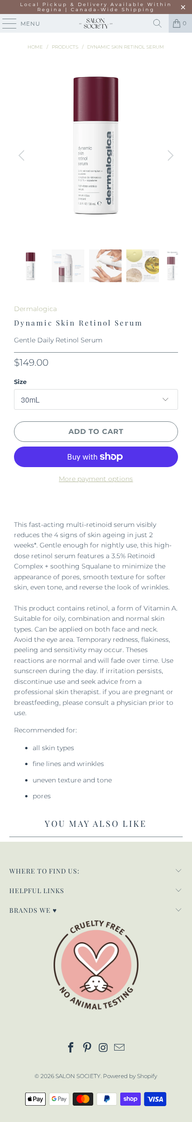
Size (20, 381)
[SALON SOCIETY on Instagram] (103, 1048)
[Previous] (23, 155)
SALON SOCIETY (78, 1075)
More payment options (96, 479)
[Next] (169, 155)
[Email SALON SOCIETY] (120, 1048)
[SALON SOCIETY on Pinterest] (88, 1048)
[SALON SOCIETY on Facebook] (71, 1048)
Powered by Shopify (130, 1075)
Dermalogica (35, 309)
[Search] (157, 23)
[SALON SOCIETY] (96, 23)
